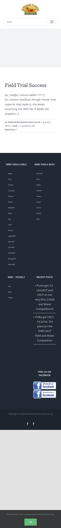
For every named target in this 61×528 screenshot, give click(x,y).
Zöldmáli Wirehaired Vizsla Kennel (24, 122)
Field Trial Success (26, 85)
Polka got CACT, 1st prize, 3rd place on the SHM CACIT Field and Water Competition (44, 328)
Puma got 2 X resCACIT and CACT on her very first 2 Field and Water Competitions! (44, 297)
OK (30, 522)
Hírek (14, 125)
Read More (10, 129)
